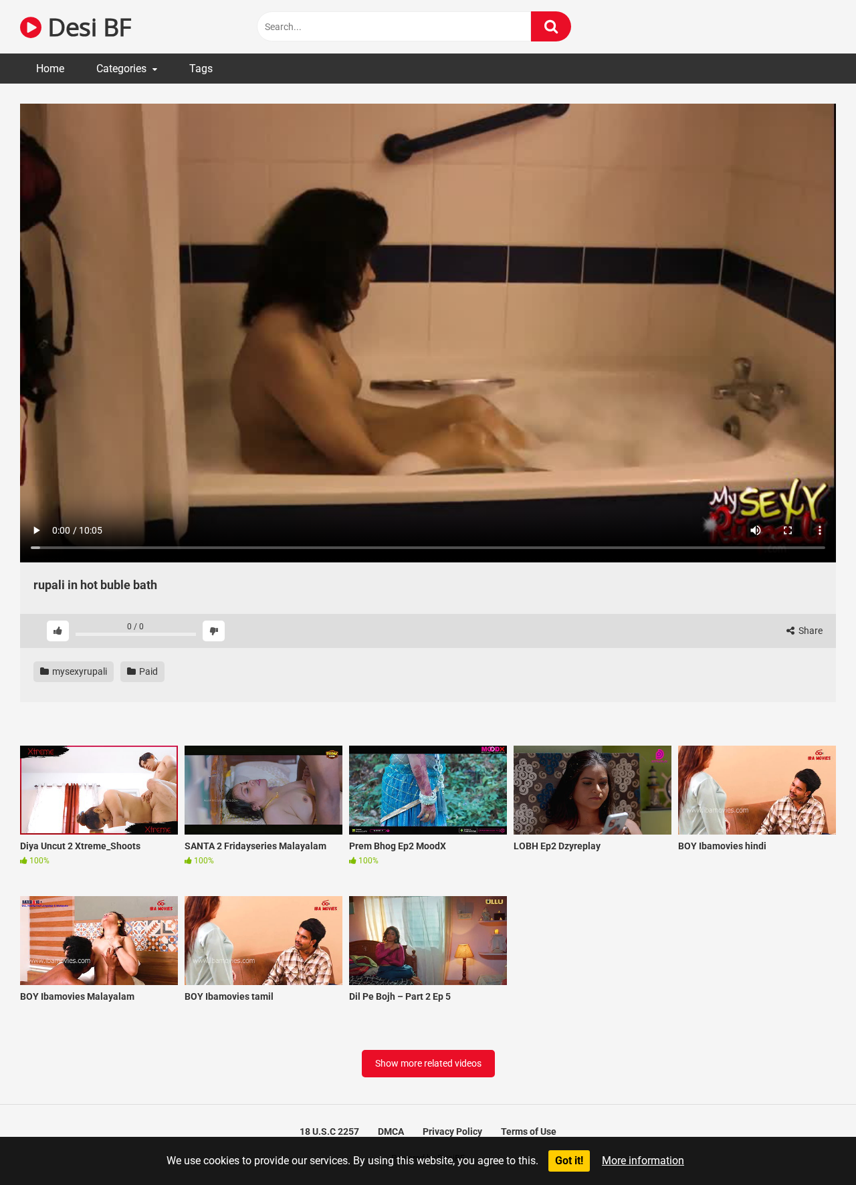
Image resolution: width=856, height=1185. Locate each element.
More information (643, 1160)
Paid (147, 671)
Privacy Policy (452, 1131)
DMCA (391, 1131)
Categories (121, 68)
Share (809, 630)
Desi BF (86, 26)
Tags (201, 68)
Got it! (569, 1160)
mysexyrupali (78, 671)
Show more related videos (428, 1063)
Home (50, 68)
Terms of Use (528, 1131)
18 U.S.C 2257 (329, 1131)
